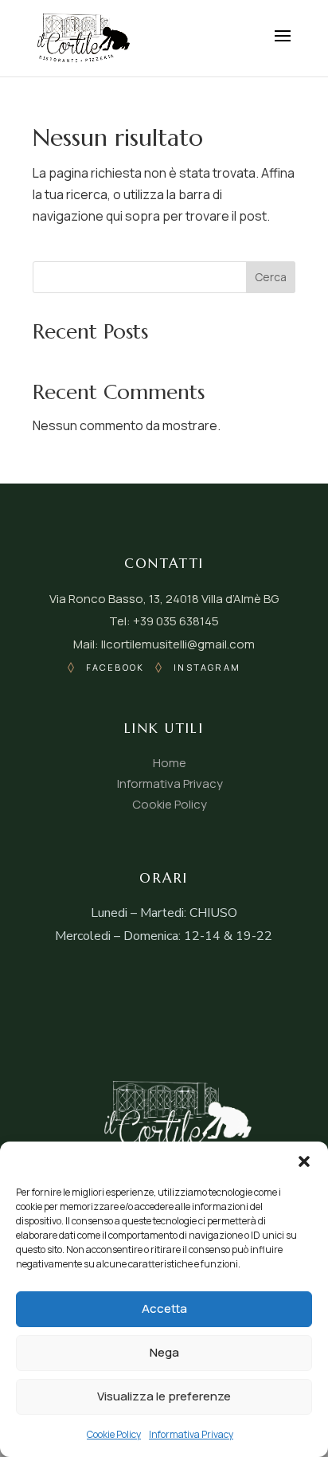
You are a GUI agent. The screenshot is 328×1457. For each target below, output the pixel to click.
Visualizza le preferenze (164, 1396)
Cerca (271, 276)
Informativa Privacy (191, 1434)
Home (169, 762)
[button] (304, 1161)
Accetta (164, 1308)
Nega (164, 1352)
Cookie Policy (114, 1434)
